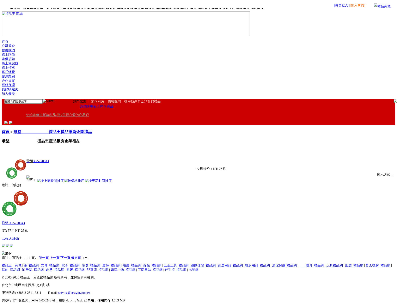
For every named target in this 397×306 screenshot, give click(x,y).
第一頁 (44, 257)
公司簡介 (8, 46)
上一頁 (55, 257)
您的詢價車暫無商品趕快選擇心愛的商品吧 (57, 115)
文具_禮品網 (50, 265)
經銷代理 (8, 85)
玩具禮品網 (334, 265)
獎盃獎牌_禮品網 (378, 265)
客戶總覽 (8, 72)
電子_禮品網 (70, 265)
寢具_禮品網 (311, 265)
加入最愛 (8, 93)
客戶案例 (8, 76)
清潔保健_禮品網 (284, 265)
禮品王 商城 (12, 265)
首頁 (5, 41)
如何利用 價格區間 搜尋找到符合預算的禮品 (126, 101)
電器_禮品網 (91, 265)
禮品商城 (384, 6)
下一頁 (65, 257)
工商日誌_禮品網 (150, 269)
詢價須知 (8, 59)
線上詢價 (8, 54)
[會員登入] (341, 5)
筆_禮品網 (31, 265)
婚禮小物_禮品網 (123, 269)
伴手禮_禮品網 (175, 269)
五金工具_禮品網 (176, 265)
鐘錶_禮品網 (152, 265)
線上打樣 (8, 67)
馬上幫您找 (10, 63)
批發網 (193, 269)
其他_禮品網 (11, 269)
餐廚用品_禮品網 (257, 265)
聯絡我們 (8, 50)
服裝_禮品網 (354, 265)
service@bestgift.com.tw (74, 292)
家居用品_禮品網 (230, 265)
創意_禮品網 (55, 269)
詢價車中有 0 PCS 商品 (97, 106)
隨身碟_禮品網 (33, 269)
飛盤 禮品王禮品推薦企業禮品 (52, 132)
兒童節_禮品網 (97, 269)
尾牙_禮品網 (75, 269)
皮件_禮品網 (111, 265)
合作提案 (8, 80)
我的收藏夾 (10, 89)
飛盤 (13, 223)
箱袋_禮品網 (132, 265)
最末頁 (76, 257)
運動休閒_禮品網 (203, 265)
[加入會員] (357, 5)
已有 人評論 (10, 238)
